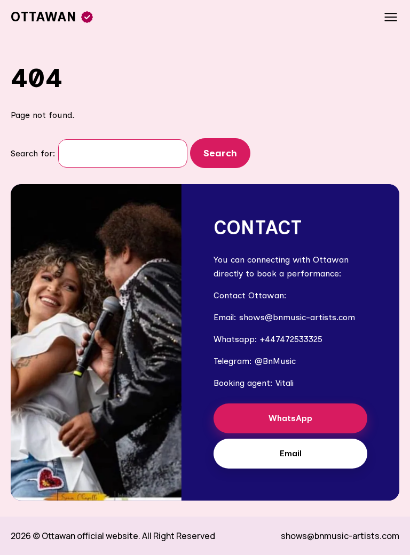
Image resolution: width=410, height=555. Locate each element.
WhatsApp (290, 418)
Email (291, 453)
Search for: (33, 153)
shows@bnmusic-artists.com (340, 536)
